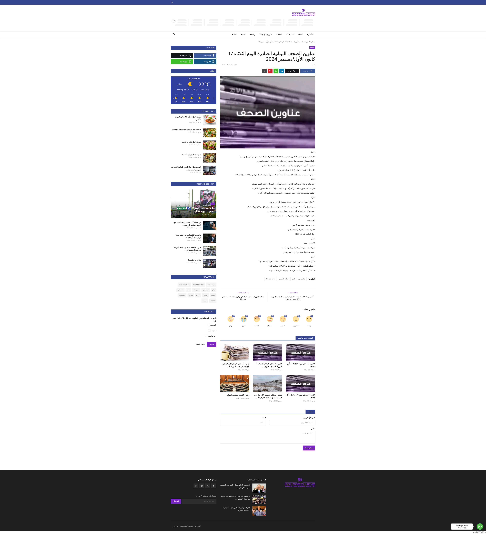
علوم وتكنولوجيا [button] (266, 34)
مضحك (269, 326)
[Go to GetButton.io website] (480, 531)
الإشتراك (176, 501)
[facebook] (213, 485)
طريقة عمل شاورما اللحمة (191, 142)
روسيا (205, 295)
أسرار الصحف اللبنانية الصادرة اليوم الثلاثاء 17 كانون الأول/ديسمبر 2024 (292, 297)
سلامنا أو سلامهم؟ (194, 260)
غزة (188, 290)
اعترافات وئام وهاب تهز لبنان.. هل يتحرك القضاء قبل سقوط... (236, 509)
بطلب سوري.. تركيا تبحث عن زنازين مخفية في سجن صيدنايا (243, 297)
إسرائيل (180, 290)
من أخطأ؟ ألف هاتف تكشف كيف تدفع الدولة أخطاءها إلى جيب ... (187, 223)
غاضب (257, 326)
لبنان (293, 279)
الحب (283, 326)
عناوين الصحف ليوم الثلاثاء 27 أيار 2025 (301, 365)
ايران (198, 295)
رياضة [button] (253, 34)
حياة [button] (235, 34)
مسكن (313, 42)
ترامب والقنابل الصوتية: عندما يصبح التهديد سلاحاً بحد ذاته (188, 236)
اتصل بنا (198, 526)
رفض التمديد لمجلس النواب (237, 395)
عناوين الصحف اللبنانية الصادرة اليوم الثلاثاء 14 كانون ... (269, 365)
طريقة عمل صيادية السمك (191, 154)
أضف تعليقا (309, 448)
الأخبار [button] (310, 34)
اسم (264, 417)
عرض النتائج (200, 344)
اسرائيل (205, 290)
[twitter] (207, 485)
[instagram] (201, 485)
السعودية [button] (290, 34)
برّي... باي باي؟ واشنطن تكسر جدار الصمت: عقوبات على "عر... (235, 486)
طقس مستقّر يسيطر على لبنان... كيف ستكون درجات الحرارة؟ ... (268, 396)
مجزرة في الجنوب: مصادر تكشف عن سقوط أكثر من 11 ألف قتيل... (235, 497)
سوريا (191, 295)
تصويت (211, 344)
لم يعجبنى (295, 326)
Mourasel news (198, 284)
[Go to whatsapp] (480, 526)
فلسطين (182, 295)
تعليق (313, 428)
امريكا (213, 295)
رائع (230, 326)
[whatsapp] (196, 485)
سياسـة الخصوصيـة (186, 526)
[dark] (172, 2)
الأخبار (308, 42)
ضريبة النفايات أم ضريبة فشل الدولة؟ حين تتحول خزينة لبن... (187, 248)
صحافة (303, 42)
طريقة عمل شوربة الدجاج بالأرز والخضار (186, 129)
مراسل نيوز (301, 279)
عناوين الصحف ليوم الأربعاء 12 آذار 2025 (300, 396)
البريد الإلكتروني (309, 417)
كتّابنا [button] (301, 34)
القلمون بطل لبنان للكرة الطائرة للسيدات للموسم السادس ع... (186, 168)
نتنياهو (205, 300)
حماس (213, 300)
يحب (309, 326)
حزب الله (196, 290)
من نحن (175, 526)
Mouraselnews (271, 279)
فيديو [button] (244, 34)
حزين (243, 326)
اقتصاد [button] (279, 34)
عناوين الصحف (283, 279)
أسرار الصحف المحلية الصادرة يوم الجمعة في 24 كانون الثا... (235, 365)
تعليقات (310, 411)
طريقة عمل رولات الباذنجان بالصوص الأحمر (188, 118)
